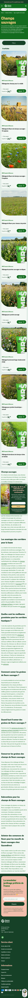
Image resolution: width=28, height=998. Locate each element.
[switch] (24, 996)
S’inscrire (18, 506)
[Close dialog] (26, 485)
